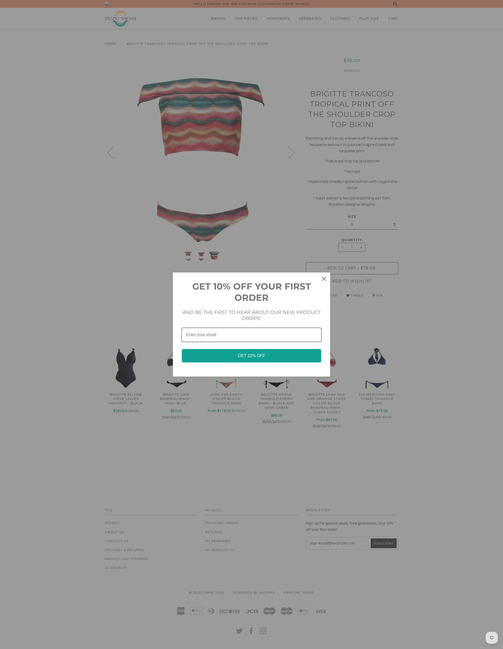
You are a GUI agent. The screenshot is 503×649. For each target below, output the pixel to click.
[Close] (324, 278)
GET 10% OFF (251, 355)
